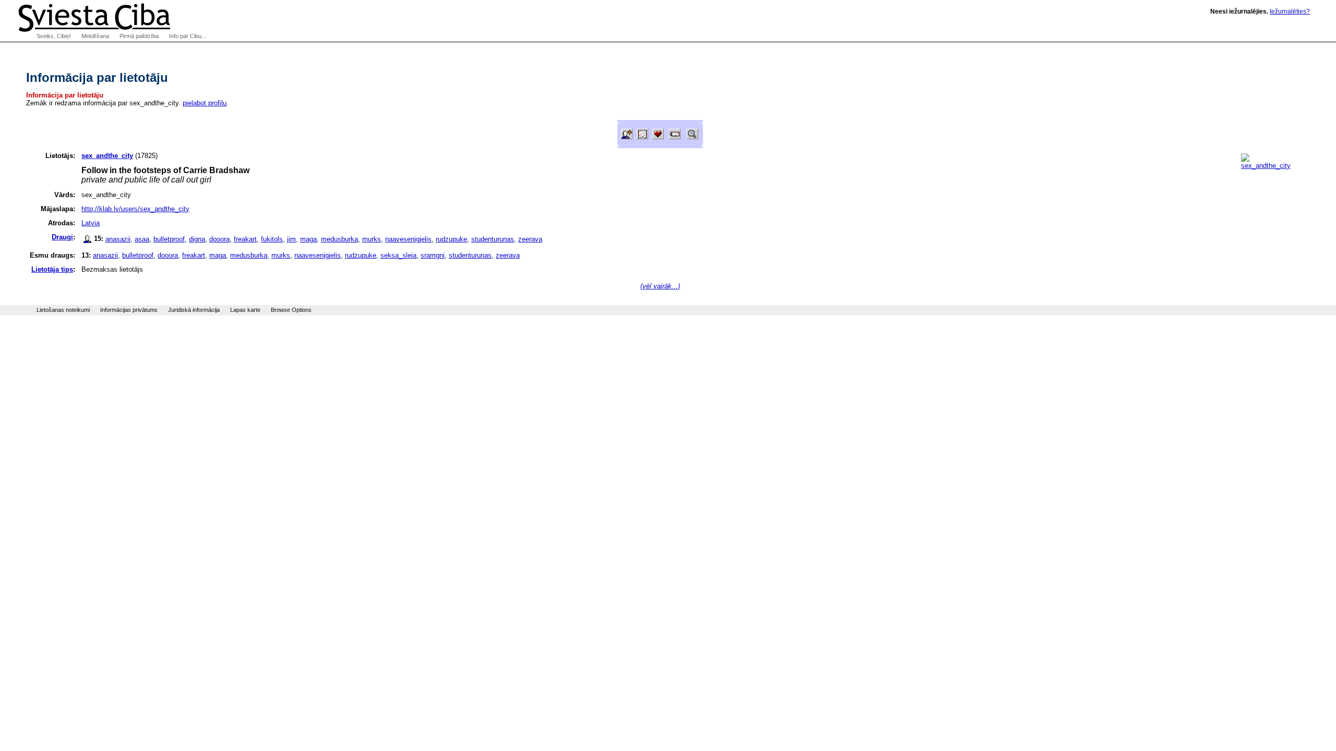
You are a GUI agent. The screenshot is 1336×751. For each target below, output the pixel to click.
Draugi (62, 237)
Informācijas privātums (129, 310)
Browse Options (291, 310)
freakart (245, 239)
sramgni (433, 255)
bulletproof (169, 239)
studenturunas (492, 239)
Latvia (90, 223)
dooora (219, 239)
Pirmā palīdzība (139, 36)
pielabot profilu (204, 103)
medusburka (339, 239)
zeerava (530, 239)
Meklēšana (95, 36)
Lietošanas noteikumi (63, 310)
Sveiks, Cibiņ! (54, 36)
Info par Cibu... (187, 36)
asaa (142, 239)
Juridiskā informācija (194, 310)
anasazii (117, 239)
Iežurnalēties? (1290, 11)
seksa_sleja (398, 255)
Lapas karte (245, 310)
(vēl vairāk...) (660, 286)
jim (291, 239)
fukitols (272, 239)
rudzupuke (451, 239)
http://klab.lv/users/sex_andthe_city (135, 209)
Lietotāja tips (52, 269)
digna (197, 239)
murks (371, 239)
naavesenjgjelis (408, 239)
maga (308, 239)
